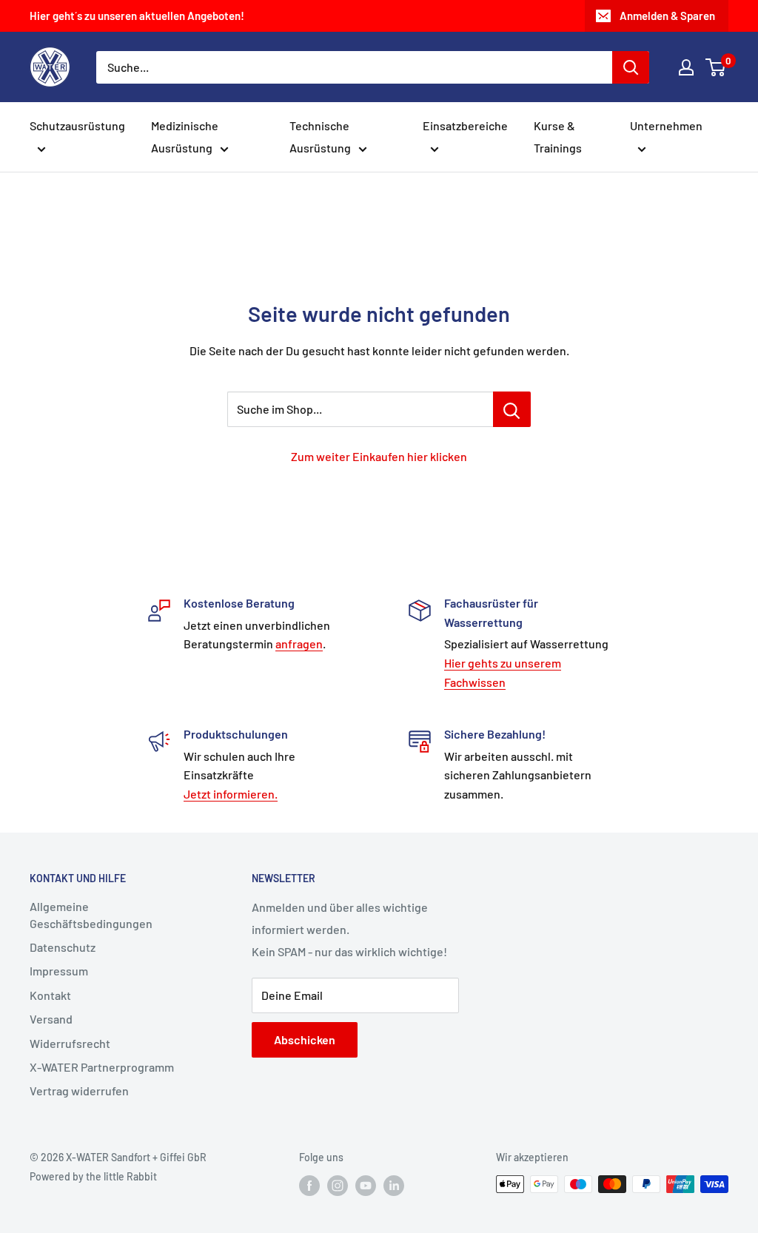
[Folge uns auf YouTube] (365, 1185)
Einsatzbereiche (465, 125)
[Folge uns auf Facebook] (309, 1185)
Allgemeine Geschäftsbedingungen (91, 914)
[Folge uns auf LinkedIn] (393, 1185)
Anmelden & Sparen (667, 15)
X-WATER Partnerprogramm (102, 1067)
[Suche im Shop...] (512, 409)
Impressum (59, 971)
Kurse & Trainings (558, 136)
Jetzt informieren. (231, 794)
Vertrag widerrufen (79, 1091)
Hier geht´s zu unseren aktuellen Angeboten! (137, 15)
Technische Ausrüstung (320, 136)
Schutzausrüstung (77, 125)
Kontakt (50, 995)
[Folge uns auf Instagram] (337, 1185)
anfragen (299, 643)
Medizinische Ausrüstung (184, 136)
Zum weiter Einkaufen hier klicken (379, 456)
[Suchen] (630, 67)
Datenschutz (62, 947)
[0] (716, 67)
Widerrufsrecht (70, 1043)
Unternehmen (666, 125)
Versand (51, 1019)
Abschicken (304, 1039)
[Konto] (686, 67)
